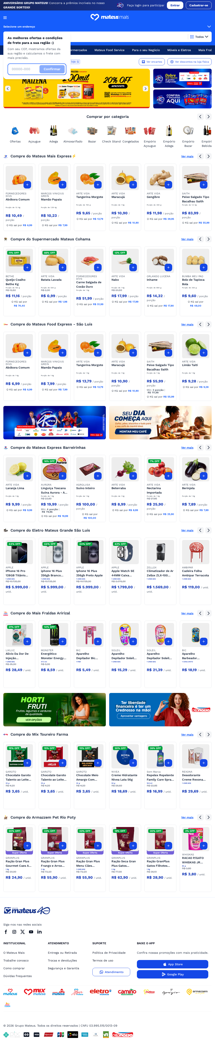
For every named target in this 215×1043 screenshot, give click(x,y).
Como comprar (14, 968)
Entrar (175, 5)
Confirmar (52, 69)
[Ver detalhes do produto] (19, 178)
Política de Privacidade (109, 952)
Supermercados (75, 50)
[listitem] (76, 88)
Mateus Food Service (109, 50)
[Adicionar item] (27, 184)
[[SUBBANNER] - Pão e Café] (160, 422)
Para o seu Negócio (146, 50)
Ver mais (187, 156)
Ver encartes (154, 61)
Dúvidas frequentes (17, 976)
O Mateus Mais (14, 952)
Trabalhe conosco (16, 960)
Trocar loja (69, 61)
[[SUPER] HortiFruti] (54, 709)
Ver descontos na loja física (192, 61)
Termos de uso (102, 960)
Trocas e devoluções (62, 960)
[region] (76, 88)
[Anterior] (7, 88)
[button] (19, 178)
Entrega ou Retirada (62, 952)
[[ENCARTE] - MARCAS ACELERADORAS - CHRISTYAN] (54, 422)
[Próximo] (145, 88)
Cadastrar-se (198, 5)
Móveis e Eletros (179, 50)
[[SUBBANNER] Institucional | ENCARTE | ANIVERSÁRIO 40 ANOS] (182, 99)
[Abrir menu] (5, 17)
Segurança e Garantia (63, 968)
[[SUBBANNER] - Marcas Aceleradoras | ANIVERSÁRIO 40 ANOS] (182, 78)
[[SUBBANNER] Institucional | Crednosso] (160, 709)
